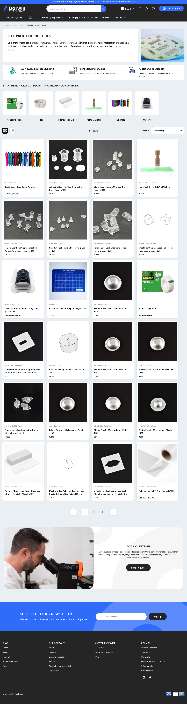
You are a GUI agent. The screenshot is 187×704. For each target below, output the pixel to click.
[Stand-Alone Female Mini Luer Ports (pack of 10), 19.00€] (112, 159)
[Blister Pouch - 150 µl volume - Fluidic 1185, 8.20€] (112, 402)
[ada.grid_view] (5, 131)
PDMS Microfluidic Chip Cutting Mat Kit (68, 308)
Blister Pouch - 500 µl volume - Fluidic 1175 (111, 310)
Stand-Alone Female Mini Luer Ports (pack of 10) (111, 188)
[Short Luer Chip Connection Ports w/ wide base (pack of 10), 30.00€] (157, 220)
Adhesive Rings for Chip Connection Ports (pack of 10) (66, 188)
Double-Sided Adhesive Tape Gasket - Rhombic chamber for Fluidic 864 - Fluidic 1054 (112, 492)
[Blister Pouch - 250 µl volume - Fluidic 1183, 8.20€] (68, 402)
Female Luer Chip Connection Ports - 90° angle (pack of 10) (21, 431)
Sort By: (145, 131)
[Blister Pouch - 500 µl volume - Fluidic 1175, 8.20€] (112, 281)
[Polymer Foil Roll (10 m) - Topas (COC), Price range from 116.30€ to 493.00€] (157, 463)
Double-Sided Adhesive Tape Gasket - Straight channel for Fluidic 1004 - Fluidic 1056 (67, 492)
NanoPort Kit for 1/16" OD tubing (154, 187)
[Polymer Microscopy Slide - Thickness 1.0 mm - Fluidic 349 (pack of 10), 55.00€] (23, 463)
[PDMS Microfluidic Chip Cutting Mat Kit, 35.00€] (68, 281)
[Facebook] (150, 678)
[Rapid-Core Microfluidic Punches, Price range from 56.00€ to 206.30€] (23, 159)
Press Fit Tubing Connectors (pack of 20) (66, 371)
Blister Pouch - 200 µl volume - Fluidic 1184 (156, 371)
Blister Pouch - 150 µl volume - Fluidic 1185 (111, 431)
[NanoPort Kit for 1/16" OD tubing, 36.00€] (157, 159)
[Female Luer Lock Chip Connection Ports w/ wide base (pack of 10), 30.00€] (23, 220)
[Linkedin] (143, 678)
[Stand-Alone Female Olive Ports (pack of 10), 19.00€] (68, 220)
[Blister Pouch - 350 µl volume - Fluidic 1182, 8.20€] (112, 341)
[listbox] (167, 130)
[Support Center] (140, 9)
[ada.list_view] (12, 131)
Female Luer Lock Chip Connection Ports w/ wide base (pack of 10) (20, 249)
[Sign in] (147, 9)
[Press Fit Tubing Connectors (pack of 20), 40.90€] (68, 341)
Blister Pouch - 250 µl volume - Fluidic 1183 (66, 431)
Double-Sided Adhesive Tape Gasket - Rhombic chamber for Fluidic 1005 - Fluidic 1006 (22, 371)
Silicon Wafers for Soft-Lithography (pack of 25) (21, 310)
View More (12, 50)
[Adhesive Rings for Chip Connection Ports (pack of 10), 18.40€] (68, 159)
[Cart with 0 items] (153, 9)
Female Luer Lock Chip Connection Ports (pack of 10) (110, 249)
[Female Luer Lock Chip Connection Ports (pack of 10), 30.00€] (112, 220)
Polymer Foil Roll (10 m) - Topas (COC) (156, 491)
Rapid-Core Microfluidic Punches (19, 187)
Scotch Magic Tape (147, 308)
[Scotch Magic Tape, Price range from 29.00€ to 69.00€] (157, 281)
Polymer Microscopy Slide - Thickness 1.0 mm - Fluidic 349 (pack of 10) (22, 492)
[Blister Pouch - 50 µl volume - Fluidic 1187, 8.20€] (157, 402)
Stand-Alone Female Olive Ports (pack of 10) (67, 249)
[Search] (103, 8)
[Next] (113, 512)
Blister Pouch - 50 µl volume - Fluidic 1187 (155, 431)
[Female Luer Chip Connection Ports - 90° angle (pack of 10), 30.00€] (23, 402)
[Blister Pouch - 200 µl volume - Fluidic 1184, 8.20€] (157, 341)
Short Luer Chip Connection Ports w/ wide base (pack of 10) (156, 249)
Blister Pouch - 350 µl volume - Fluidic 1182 (111, 371)
